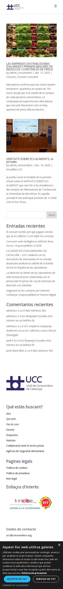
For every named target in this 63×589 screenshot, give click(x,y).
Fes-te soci (12, 424)
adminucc (11, 310)
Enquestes (12, 435)
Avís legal (11, 478)
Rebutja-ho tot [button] (46, 579)
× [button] (59, 545)
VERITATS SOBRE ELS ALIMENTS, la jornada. (29, 160)
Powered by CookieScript (16, 585)
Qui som (11, 418)
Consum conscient (27, 77)
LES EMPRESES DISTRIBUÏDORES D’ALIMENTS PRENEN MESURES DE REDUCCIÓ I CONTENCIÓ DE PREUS (29, 66)
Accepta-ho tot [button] (17, 579)
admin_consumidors (21, 72)
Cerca (51, 215)
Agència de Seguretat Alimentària (25, 451)
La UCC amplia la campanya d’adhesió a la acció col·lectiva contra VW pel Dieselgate (31, 331)
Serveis (10, 429)
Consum (11, 77)
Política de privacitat (34, 573)
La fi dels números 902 (33, 310)
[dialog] (31, 565)
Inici (8, 413)
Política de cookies (16, 467)
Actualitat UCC (14, 169)
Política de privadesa (18, 473)
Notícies (11, 440)
